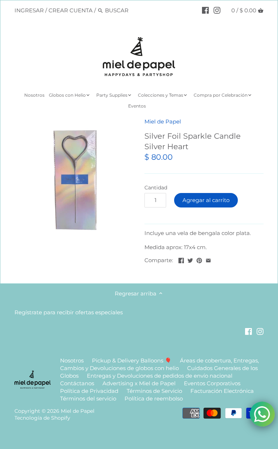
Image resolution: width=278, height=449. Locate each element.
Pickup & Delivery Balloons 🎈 (132, 360)
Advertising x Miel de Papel (139, 383)
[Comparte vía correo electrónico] (208, 259)
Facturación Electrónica (222, 390)
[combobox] (135, 10)
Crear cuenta (71, 10)
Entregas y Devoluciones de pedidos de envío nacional (159, 375)
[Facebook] (205, 10)
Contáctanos (77, 383)
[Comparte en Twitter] (190, 259)
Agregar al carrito (205, 200)
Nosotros (72, 360)
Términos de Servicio (154, 390)
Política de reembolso (154, 398)
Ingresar (29, 10)
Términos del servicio (88, 398)
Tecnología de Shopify (42, 418)
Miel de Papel (162, 121)
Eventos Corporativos (212, 383)
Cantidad (155, 187)
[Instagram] (217, 10)
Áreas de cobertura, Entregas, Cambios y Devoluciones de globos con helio (159, 364)
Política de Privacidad (89, 390)
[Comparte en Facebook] (181, 259)
